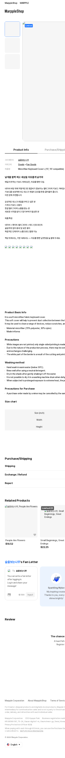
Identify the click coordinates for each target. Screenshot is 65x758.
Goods (21, 164)
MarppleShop (11, 3)
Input (30, 595)
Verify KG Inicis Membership (32, 731)
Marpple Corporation (14, 700)
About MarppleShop (37, 700)
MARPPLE (24, 3)
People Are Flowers (15, 540)
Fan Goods (31, 164)
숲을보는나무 (23, 160)
